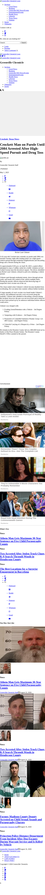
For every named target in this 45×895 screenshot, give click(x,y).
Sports (6, 22)
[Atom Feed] (5, 877)
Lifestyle (12, 16)
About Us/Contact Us (11, 857)
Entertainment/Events (16, 12)
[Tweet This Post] (24, 178)
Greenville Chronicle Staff (9, 692)
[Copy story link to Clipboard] (24, 180)
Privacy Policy (9, 860)
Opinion (11, 20)
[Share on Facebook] (24, 176)
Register (7, 48)
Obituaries (7, 24)
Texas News (13, 18)
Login (6, 46)
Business (12, 8)
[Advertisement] (22, 113)
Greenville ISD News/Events (19, 10)
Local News (13, 6)
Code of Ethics (9, 858)
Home (6, 855)
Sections (7, 4)
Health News (13, 14)
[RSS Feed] (5, 879)
